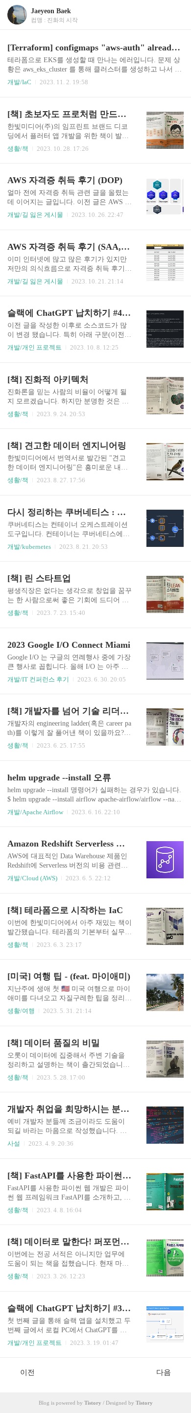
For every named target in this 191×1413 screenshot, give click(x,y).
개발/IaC (19, 82)
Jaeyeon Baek (51, 11)
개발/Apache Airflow (35, 812)
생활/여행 (21, 1010)
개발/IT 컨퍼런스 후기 (38, 679)
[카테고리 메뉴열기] (174, 15)
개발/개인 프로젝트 (34, 347)
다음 (163, 1372)
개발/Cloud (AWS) (32, 878)
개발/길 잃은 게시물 (35, 214)
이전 (27, 1372)
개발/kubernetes (29, 546)
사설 (13, 1143)
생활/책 (17, 148)
